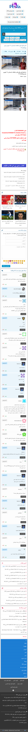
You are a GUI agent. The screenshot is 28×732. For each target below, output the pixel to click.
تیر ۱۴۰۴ (11, 40)
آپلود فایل (22, 680)
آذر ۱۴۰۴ (17, 37)
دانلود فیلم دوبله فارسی (10, 684)
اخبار (26, 652)
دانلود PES (24, 664)
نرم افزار (25, 673)
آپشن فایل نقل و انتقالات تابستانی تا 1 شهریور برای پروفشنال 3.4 (15, 186)
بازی (26, 655)
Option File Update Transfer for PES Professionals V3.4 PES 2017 (14, 178)
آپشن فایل (22, 53)
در (15, 612)
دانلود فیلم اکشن (14, 687)
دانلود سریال (20, 684)
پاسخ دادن (23, 284)
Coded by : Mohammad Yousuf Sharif (12, 730)
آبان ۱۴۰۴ (12, 37)
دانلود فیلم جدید (7, 680)
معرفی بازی (24, 670)
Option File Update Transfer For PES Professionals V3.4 (14, 173)
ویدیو (25, 676)
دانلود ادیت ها (23, 667)
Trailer (25, 646)
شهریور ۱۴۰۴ (23, 40)
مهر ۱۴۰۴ (7, 37)
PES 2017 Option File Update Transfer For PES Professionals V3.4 (15, 182)
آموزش (25, 649)
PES (26, 643)
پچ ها (25, 661)
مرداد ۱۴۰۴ (17, 40)
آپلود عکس (15, 680)
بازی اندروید (24, 658)
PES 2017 (17, 53)
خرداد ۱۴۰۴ (6, 40)
